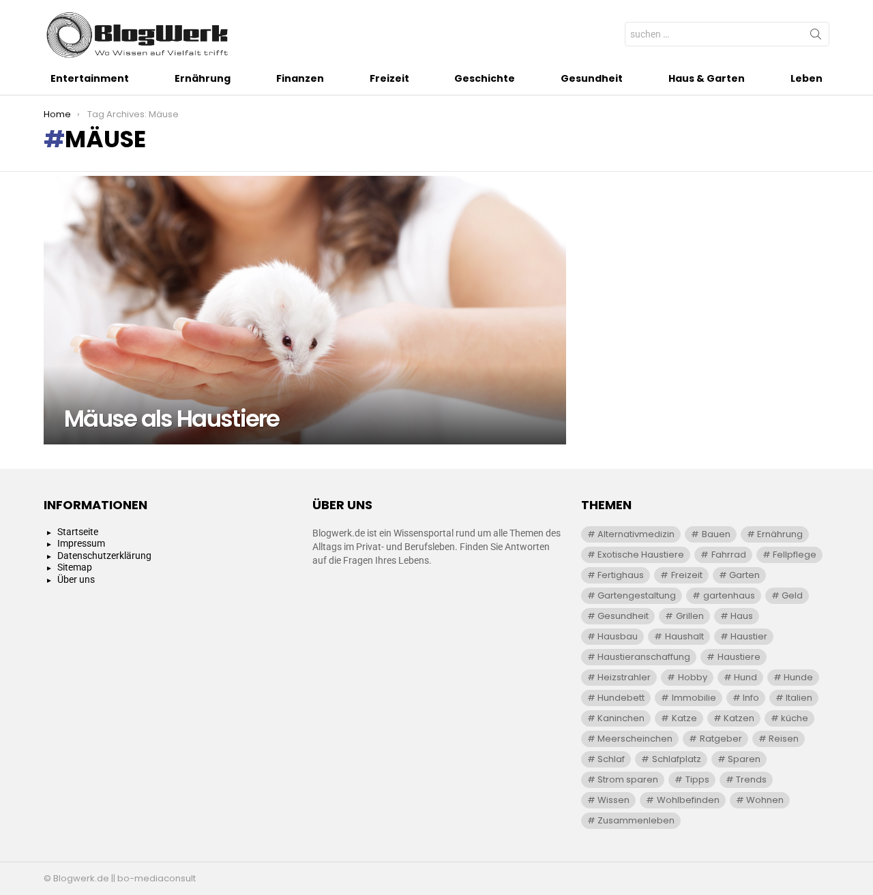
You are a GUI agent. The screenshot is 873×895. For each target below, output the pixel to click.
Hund (745, 677)
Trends (751, 779)
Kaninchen (621, 718)
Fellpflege (794, 554)
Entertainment (89, 78)
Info (751, 697)
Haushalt (684, 636)
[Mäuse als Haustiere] (305, 310)
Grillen (690, 615)
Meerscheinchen (634, 738)
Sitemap (74, 567)
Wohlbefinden (688, 799)
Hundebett (621, 697)
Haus (741, 615)
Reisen (784, 738)
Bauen (716, 534)
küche (794, 718)
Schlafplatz (676, 759)
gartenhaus (729, 595)
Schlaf (611, 759)
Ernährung (203, 78)
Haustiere (738, 656)
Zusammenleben (636, 820)
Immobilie (694, 697)
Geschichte (484, 78)
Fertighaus (620, 574)
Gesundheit (592, 78)
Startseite (77, 531)
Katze (684, 718)
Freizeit (389, 78)
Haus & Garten (706, 78)
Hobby (692, 677)
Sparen (744, 759)
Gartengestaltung (636, 595)
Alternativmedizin (636, 534)
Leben (806, 78)
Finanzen (300, 78)
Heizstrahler (624, 677)
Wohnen (765, 799)
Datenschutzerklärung (104, 555)
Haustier (748, 636)
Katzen (739, 718)
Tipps (697, 779)
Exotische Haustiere (640, 554)
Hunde (798, 677)
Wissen (613, 799)
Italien (799, 697)
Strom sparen (627, 779)
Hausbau (617, 636)
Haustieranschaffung (643, 656)
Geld (792, 595)
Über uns (76, 579)
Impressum (81, 543)
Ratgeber (721, 738)
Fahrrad (728, 554)
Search (815, 37)
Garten (744, 574)
